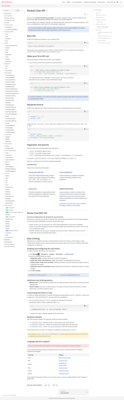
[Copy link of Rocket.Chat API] (47, 11)
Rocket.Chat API (7, 13)
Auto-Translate (8, 70)
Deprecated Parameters (9, 246)
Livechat (7, 123)
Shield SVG (11, 207)
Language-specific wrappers (104, 42)
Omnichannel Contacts (10, 84)
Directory (7, 59)
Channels (7, 47)
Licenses (7, 228)
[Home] (7, 2)
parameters (77, 196)
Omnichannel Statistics (10, 109)
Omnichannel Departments (11, 88)
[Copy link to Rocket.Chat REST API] (49, 213)
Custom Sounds (9, 157)
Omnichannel (7, 72)
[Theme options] (117, 2)
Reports (7, 116)
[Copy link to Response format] (45, 105)
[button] (11, 10)
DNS (6, 180)
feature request (61, 377)
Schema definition (64, 192)
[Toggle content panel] (91, 11)
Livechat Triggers (9, 127)
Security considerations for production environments (103, 27)
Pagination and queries (101, 19)
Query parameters (34, 161)
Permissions (8, 38)
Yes (49, 385)
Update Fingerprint (13, 230)
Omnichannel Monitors (10, 79)
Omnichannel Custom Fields (11, 91)
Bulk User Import (9, 187)
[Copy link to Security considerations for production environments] (66, 217)
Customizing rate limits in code (104, 38)
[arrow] (94, 19)
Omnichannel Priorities (10, 95)
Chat (6, 66)
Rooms (6, 43)
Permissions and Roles (9, 18)
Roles (6, 40)
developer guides (66, 30)
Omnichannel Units (9, 100)
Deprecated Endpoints (9, 244)
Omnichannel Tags (9, 98)
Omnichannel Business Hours (12, 93)
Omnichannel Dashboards (11, 114)
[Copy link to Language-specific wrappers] (52, 342)
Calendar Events (9, 219)
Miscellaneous (8, 205)
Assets (6, 152)
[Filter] (22, 10)
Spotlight (11, 210)
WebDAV (7, 139)
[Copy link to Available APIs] (39, 165)
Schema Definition (8, 242)
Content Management (10, 150)
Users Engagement (9, 166)
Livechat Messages (9, 130)
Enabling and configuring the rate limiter (105, 33)
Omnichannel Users (9, 75)
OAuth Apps (8, 141)
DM (6, 68)
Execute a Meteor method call (16, 212)
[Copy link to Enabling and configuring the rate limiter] (62, 249)
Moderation (8, 198)
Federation (7, 191)
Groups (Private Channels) (11, 45)
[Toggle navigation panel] (25, 12)
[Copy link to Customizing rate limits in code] (54, 293)
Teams (6, 56)
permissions (46, 230)
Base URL (98, 12)
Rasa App (7, 221)
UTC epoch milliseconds (54, 326)
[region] (58, 44)
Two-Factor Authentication (11, 29)
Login (121, 2)
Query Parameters (8, 15)
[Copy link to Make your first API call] (51, 56)
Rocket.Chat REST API (100, 24)
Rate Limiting (98, 30)
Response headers (102, 40)
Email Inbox (8, 214)
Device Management (10, 200)
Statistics (7, 162)
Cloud (6, 178)
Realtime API (7, 239)
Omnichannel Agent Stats (11, 111)
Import (6, 184)
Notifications (8, 143)
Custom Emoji (8, 155)
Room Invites (8, 61)
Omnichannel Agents (10, 77)
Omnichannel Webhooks (10, 120)
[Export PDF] (85, 14)
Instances (7, 189)
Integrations (7, 134)
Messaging (7, 63)
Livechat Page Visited (10, 132)
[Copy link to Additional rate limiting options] (55, 280)
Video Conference (9, 196)
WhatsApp (7, 226)
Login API (40, 224)
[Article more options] (88, 14)
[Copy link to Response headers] (44, 317)
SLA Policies (8, 102)
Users (6, 34)
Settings (6, 173)
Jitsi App (7, 223)
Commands (8, 232)
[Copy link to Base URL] (38, 36)
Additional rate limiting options (104, 36)
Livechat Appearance (10, 125)
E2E (6, 182)
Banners (7, 146)
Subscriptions (8, 54)
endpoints (68, 196)
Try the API (6, 22)
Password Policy (9, 203)
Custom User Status (9, 159)
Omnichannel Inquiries (10, 118)
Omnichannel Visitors (10, 82)
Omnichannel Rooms (10, 86)
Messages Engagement (10, 168)
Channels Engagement (10, 171)
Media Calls (8, 194)
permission (63, 275)
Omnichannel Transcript (10, 107)
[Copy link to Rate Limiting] (42, 239)
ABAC (6, 52)
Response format (100, 17)
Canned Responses (9, 104)
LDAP (6, 36)
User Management (9, 31)
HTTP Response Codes (9, 20)
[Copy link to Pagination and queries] (51, 145)
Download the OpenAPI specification (69, 203)
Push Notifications (9, 148)
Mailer (6, 235)
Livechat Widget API (8, 237)
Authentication (8, 24)
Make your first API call (101, 15)
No (56, 385)
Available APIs (100, 21)
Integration (7, 136)
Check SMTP (12, 216)
